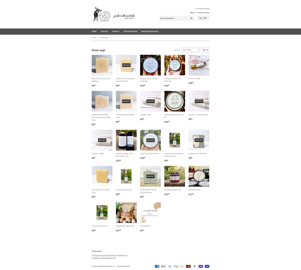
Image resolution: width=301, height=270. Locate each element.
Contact (116, 31)
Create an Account (203, 13)
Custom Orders (130, 31)
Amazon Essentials (149, 31)
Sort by (177, 50)
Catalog (104, 31)
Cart (204, 18)
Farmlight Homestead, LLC (106, 266)
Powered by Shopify (123, 266)
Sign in (192, 13)
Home (94, 31)
